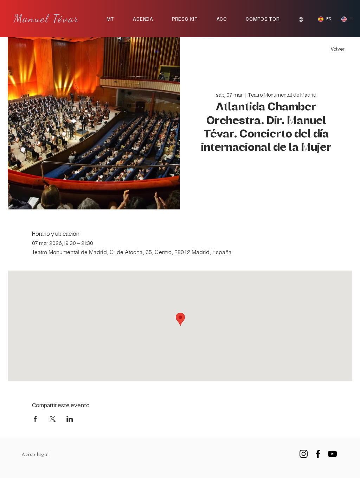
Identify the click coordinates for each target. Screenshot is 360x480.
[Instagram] (303, 453)
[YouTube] (332, 453)
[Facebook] (318, 453)
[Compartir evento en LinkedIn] (69, 419)
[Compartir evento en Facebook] (35, 419)
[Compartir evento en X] (52, 419)
